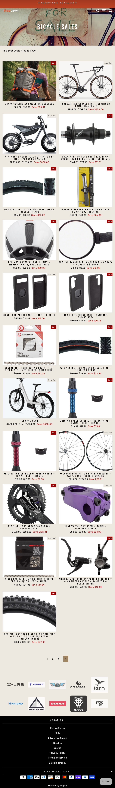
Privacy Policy (57, 752)
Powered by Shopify (57, 785)
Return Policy (57, 728)
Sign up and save (57, 771)
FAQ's (57, 733)
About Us (58, 743)
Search (57, 747)
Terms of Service (57, 757)
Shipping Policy (57, 762)
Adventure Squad (57, 738)
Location (57, 720)
